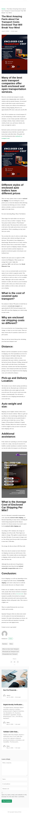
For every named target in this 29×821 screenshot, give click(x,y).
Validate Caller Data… (11, 732)
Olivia (8, 722)
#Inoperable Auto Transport (9, 654)
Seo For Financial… (10, 690)
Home (3, 9)
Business (4, 644)
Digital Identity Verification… (13, 704)
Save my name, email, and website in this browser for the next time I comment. (14, 795)
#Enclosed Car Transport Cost (10, 651)
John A (8, 695)
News (11, 644)
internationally (19, 593)
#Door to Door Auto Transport (10, 649)
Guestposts (7, 638)
